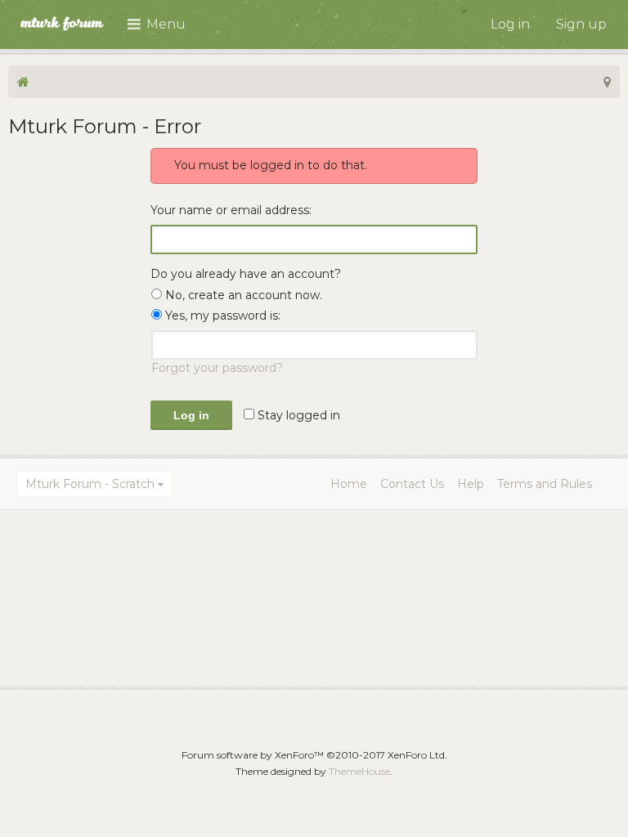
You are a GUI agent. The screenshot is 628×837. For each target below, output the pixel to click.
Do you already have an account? (245, 273)
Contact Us (412, 484)
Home (348, 484)
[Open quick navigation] (607, 81)
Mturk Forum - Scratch (90, 484)
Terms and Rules (544, 484)
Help (470, 484)
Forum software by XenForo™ (314, 755)
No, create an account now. (242, 295)
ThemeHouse (359, 771)
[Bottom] (594, 803)
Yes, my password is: (221, 315)
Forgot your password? (217, 367)
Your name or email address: (231, 210)
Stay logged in (297, 415)
